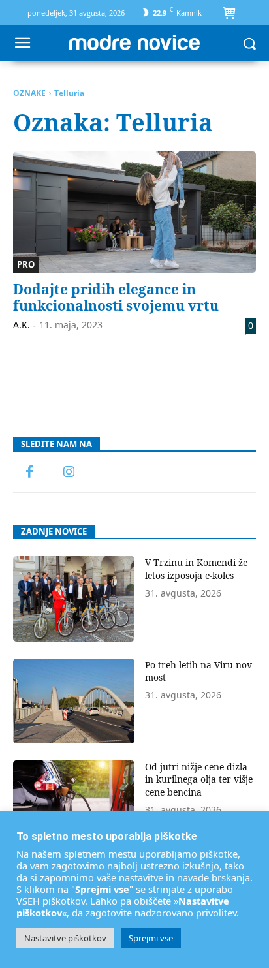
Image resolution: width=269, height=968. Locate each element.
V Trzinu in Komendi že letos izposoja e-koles (196, 569)
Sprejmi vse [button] (151, 938)
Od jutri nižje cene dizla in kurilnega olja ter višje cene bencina (199, 779)
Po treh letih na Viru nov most (198, 671)
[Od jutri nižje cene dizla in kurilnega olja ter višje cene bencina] (73, 802)
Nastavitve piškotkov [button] (65, 938)
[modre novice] (134, 42)
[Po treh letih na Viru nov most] (73, 701)
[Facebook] (29, 472)
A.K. (21, 325)
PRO (26, 264)
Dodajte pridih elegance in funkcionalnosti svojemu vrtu (116, 297)
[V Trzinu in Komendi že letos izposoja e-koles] (73, 598)
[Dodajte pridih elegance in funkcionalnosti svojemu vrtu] (134, 212)
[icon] (228, 14)
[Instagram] (68, 472)
